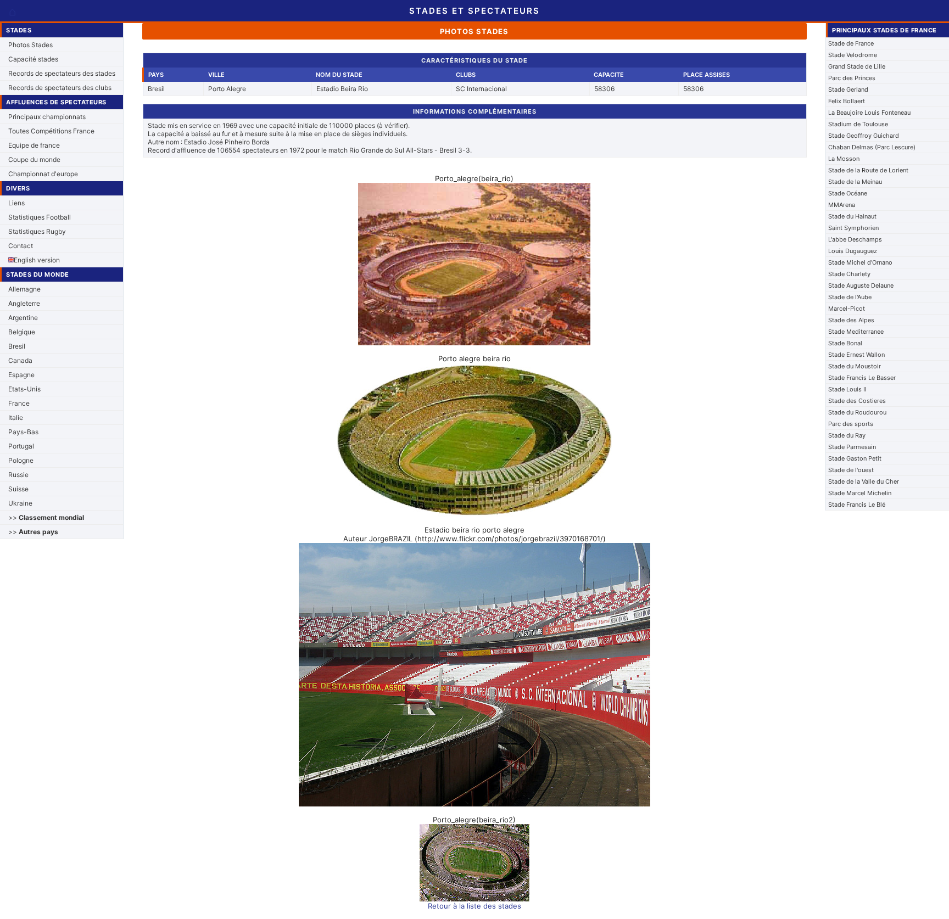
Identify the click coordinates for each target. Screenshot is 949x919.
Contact (20, 246)
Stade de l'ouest (851, 470)
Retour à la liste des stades (474, 905)
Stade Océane (847, 193)
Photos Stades (30, 45)
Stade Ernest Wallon (856, 354)
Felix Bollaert (846, 101)
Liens (16, 203)
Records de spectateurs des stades (61, 73)
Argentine (23, 317)
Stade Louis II (847, 389)
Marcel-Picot (846, 308)
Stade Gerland (848, 89)
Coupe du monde (34, 159)
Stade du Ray (847, 435)
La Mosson (843, 158)
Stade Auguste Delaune (861, 285)
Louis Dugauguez (852, 251)
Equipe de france (34, 145)
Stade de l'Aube (850, 297)
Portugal (21, 446)
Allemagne (24, 289)
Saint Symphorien (853, 228)
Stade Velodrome (852, 55)
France (19, 403)
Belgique (21, 332)
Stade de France (851, 43)
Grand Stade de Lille (856, 66)
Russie (18, 474)
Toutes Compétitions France (51, 131)
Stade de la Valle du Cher (863, 481)
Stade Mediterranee (856, 331)
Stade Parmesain (852, 447)
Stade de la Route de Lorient (868, 170)
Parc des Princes (851, 78)
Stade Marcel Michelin (859, 493)
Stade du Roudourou (857, 412)
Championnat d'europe (43, 174)
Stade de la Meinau (855, 182)
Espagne (21, 375)
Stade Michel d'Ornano (860, 262)
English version (37, 260)
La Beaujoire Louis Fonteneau (869, 112)
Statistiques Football (39, 217)
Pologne (21, 460)
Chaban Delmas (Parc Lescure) (871, 147)
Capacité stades (33, 59)
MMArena (841, 205)
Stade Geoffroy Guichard (863, 135)
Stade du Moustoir (854, 366)
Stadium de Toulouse (858, 124)
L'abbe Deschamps (855, 239)
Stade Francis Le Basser (862, 378)
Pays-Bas (23, 432)
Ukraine (20, 503)
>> (46, 517)
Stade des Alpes (851, 320)
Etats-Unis (24, 389)
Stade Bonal (845, 343)
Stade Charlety (849, 274)
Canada (20, 360)
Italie (15, 417)
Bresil (16, 346)
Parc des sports (850, 424)
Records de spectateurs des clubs (59, 87)
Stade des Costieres (857, 401)
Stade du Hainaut (852, 216)
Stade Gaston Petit (854, 458)
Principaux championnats (47, 117)
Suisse (18, 489)
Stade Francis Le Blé (856, 504)
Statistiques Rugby (37, 231)
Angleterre (24, 303)
